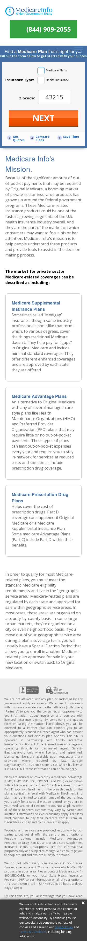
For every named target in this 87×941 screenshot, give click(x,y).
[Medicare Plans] (41, 70)
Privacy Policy (64, 927)
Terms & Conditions (33, 932)
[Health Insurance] (41, 80)
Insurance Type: (19, 79)
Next (43, 118)
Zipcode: (27, 98)
